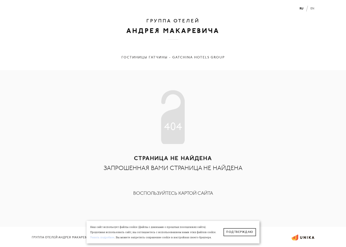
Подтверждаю (239, 232)
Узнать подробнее (102, 237)
